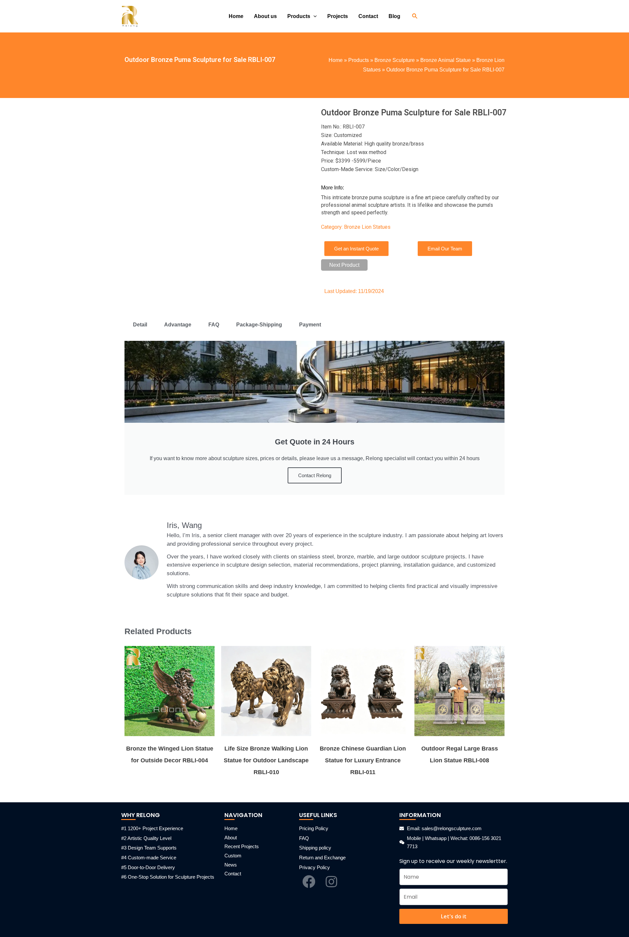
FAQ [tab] (213, 324)
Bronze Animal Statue (445, 60)
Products (358, 60)
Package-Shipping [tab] (259, 324)
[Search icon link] (415, 16)
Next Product (344, 265)
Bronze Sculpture (394, 60)
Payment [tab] (310, 324)
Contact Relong (314, 475)
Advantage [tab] (177, 324)
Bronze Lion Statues (367, 227)
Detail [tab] (140, 324)
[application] (313, 16)
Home (336, 60)
